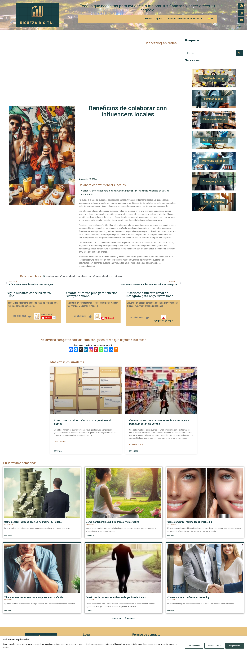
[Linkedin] (86, 349)
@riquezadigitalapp (163, 320)
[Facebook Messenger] (76, 349)
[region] (123, 643)
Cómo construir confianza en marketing (188, 597)
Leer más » (8, 535)
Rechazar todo (214, 646)
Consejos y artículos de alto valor (183, 18)
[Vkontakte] (111, 349)
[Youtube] (241, 20)
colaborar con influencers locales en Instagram (100, 276)
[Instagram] (241, 13)
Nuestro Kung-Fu (153, 18)
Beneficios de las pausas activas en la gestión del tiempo (116, 597)
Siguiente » (130, 618)
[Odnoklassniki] (116, 349)
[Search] (239, 53)
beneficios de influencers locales (61, 276)
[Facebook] (71, 349)
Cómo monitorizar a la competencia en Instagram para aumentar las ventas (159, 422)
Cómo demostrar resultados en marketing (189, 522)
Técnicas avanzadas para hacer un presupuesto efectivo (34, 597)
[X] (81, 349)
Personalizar (194, 646)
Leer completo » (60, 441)
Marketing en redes (161, 43)
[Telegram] (106, 349)
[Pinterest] (241, 6)
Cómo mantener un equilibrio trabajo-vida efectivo (112, 522)
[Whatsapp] (101, 349)
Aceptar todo (234, 646)
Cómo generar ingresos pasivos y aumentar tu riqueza (33, 522)
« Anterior (116, 618)
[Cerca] (244, 637)
